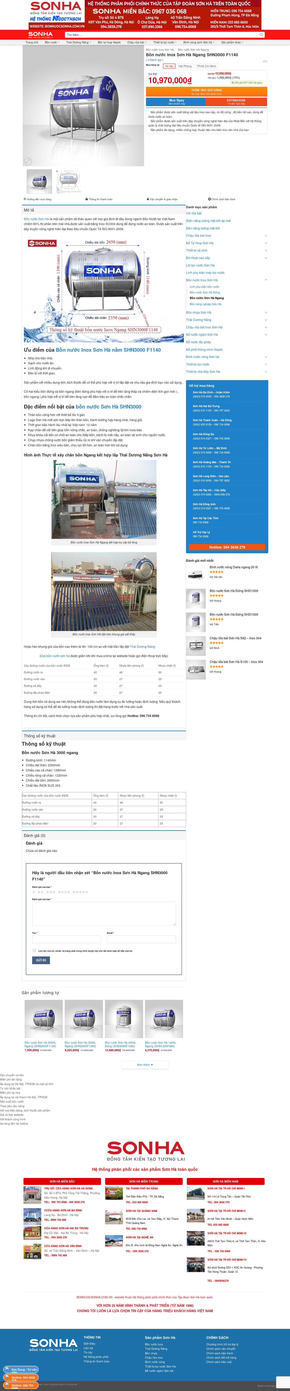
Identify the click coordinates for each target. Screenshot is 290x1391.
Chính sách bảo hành (223, 199)
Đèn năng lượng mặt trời (203, 228)
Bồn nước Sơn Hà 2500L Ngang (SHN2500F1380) (80, 1044)
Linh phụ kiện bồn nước (204, 286)
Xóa (265, 61)
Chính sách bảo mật (219, 1362)
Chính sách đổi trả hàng (221, 1357)
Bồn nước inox (154, 1344)
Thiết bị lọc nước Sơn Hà (160, 1366)
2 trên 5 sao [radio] (40, 892)
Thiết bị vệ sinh (196, 250)
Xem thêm (143, 1065)
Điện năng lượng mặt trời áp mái (208, 220)
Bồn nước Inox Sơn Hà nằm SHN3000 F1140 (108, 349)
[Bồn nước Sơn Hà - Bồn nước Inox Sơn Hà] (42, 35)
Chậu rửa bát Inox (198, 235)
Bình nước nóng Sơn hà (202, 356)
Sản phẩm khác (231, 42)
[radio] (169, 66)
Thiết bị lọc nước (163, 42)
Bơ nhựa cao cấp (198, 257)
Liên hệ (88, 1348)
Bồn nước (51, 42)
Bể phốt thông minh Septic (204, 349)
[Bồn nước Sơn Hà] (145, 14)
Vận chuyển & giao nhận (164, 199)
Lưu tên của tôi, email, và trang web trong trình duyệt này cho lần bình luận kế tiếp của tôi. (85, 950)
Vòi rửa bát (193, 213)
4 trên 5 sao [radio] (63, 892)
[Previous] (30, 105)
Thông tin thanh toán (100, 199)
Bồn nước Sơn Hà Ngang (193, 49)
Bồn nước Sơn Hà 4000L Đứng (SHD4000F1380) (120, 1044)
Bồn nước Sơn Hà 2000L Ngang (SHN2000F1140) (40, 1044)
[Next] (136, 105)
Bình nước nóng (155, 1362)
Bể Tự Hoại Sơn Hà (199, 243)
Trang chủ (32, 42)
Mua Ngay (176, 101)
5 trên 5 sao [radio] (79, 892)
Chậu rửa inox (154, 1357)
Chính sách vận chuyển (221, 1349)
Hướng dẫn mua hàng (39, 199)
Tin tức (88, 1352)
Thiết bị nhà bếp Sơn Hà (203, 371)
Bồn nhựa (151, 1353)
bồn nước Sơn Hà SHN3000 (108, 406)
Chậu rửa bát (135, 42)
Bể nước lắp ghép (198, 342)
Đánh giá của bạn (42, 886)
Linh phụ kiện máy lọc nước (205, 272)
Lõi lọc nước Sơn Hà (200, 265)
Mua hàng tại (152, 65)
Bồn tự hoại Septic (109, 42)
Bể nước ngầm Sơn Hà (202, 334)
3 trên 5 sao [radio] (50, 892)
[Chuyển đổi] (266, 235)
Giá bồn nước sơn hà (55, 655)
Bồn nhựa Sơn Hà (198, 312)
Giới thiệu (89, 1343)
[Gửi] (261, 34)
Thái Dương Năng (77, 42)
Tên (34, 932)
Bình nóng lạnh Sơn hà (197, 42)
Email (110, 932)
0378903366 (236, 101)
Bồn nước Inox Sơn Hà (160, 49)
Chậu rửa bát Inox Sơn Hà (204, 327)
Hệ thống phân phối (96, 1357)
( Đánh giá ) (154, 60)
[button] (28, 161)
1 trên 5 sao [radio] (33, 892)
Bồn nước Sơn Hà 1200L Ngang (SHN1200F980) (160, 1044)
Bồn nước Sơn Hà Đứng (205, 292)
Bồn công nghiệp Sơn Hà (205, 304)
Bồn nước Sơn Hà (36, 219)
